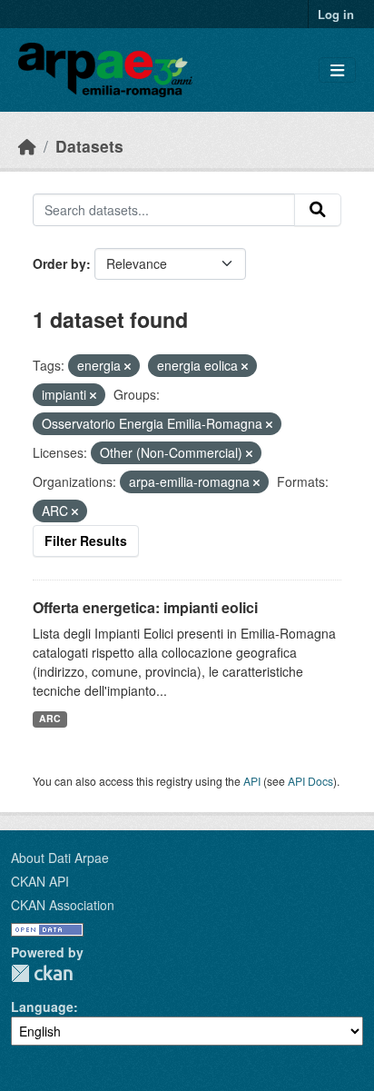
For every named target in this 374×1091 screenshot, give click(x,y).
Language (42, 1006)
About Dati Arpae (60, 857)
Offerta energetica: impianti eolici (145, 607)
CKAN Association (62, 905)
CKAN (42, 973)
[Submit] (317, 209)
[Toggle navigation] (337, 70)
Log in (336, 14)
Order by (59, 263)
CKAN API (40, 881)
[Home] (27, 145)
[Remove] (127, 366)
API (252, 780)
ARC (50, 718)
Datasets (89, 145)
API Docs (310, 780)
